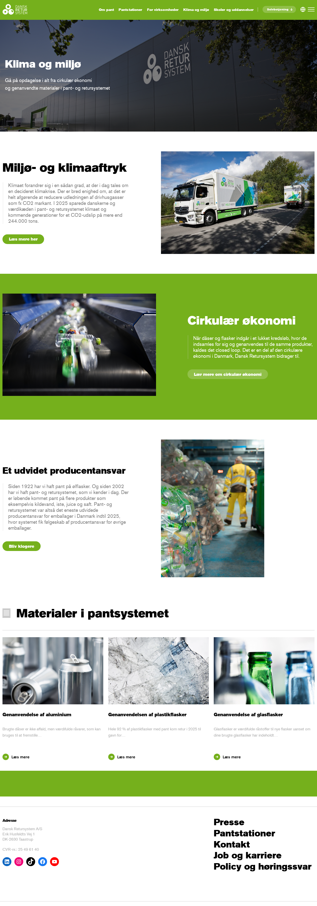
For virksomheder (163, 9)
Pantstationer (130, 9)
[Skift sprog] (302, 8)
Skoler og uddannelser (234, 9)
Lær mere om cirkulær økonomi (228, 374)
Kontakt (232, 844)
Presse (229, 822)
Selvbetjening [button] (278, 9)
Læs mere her (23, 239)
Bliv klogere (21, 546)
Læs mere (19, 757)
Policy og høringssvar (263, 866)
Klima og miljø (196, 9)
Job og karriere (248, 855)
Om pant (106, 9)
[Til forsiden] (14, 9)
